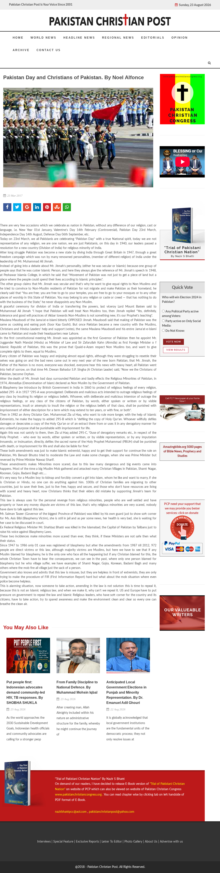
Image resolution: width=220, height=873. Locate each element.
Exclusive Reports (88, 841)
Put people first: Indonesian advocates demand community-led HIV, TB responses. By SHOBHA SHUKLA (25, 692)
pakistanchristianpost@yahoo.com (111, 811)
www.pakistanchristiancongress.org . (79, 794)
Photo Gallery (133, 841)
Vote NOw (173, 342)
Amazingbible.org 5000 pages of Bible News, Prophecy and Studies (182, 452)
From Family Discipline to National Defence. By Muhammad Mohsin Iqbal (77, 687)
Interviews (44, 841)
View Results (175, 350)
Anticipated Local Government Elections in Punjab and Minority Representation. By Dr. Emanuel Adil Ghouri (126, 692)
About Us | (152, 841)
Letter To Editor (112, 841)
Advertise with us (171, 841)
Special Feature (63, 841)
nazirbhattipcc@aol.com (71, 811)
